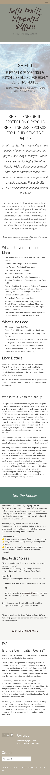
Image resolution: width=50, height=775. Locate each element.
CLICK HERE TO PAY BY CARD (25, 631)
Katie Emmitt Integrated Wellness (25, 18)
